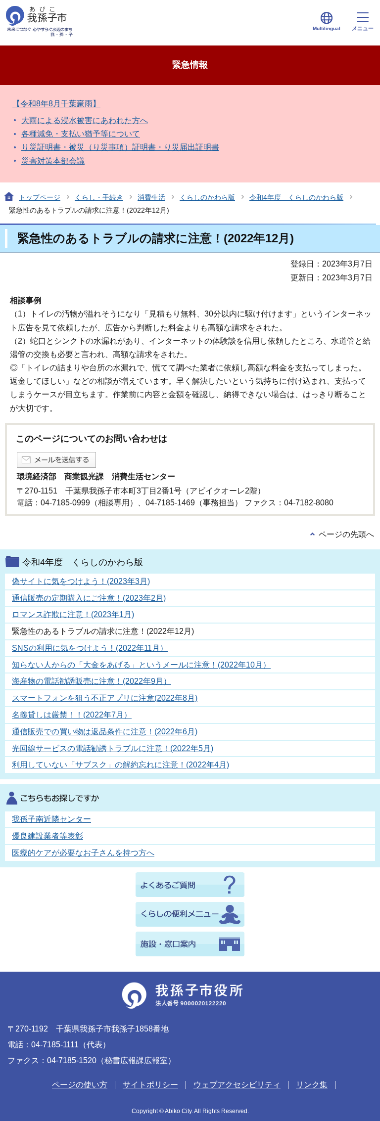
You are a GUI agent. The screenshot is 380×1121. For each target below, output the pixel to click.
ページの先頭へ (346, 534)
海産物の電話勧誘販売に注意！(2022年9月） (91, 681)
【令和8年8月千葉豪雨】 (56, 103)
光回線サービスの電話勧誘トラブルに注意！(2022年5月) (112, 748)
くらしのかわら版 (207, 197)
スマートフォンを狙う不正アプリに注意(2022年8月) (104, 698)
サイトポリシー (150, 1084)
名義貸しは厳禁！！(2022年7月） (72, 715)
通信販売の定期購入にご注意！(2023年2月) (89, 598)
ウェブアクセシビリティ (237, 1084)
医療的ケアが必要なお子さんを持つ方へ (83, 853)
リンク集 (312, 1084)
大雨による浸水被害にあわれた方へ (84, 120)
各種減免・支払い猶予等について (80, 134)
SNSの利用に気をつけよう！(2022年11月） (90, 648)
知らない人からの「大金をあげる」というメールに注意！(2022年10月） (141, 665)
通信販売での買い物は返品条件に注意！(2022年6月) (104, 731)
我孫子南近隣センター (51, 819)
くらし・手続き (99, 197)
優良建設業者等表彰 (47, 836)
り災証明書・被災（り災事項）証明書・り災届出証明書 (120, 147)
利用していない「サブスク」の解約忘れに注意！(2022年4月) (120, 765)
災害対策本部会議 (53, 161)
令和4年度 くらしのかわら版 (296, 197)
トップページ (39, 197)
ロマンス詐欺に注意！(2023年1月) (73, 614)
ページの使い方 (79, 1084)
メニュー (363, 28)
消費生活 (151, 197)
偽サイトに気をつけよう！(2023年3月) (81, 581)
